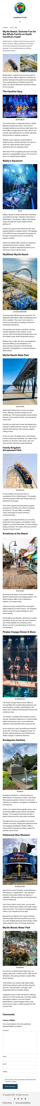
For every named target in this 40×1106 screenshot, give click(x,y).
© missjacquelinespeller (20, 311)
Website (5, 1071)
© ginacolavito (20, 590)
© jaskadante (20, 967)
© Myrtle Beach (20, 119)
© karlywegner (20, 490)
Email (5, 1064)
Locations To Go (20, 17)
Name (5, 1056)
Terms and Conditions (22, 1103)
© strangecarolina (20, 886)
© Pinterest (20, 791)
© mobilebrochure (20, 699)
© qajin (20, 211)
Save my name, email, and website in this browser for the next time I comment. (20, 1080)
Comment (6, 1030)
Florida (5, 27)
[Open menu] (20, 21)
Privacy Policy (7, 1103)
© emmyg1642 (20, 406)
